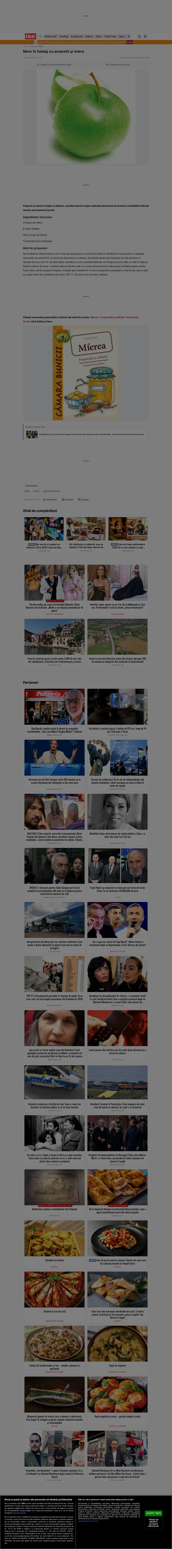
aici (46, 1531)
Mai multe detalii (19, 1513)
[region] (86, 1522)
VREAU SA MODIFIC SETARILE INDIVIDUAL (153, 1522)
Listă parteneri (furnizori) (88, 1521)
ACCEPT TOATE (153, 1513)
